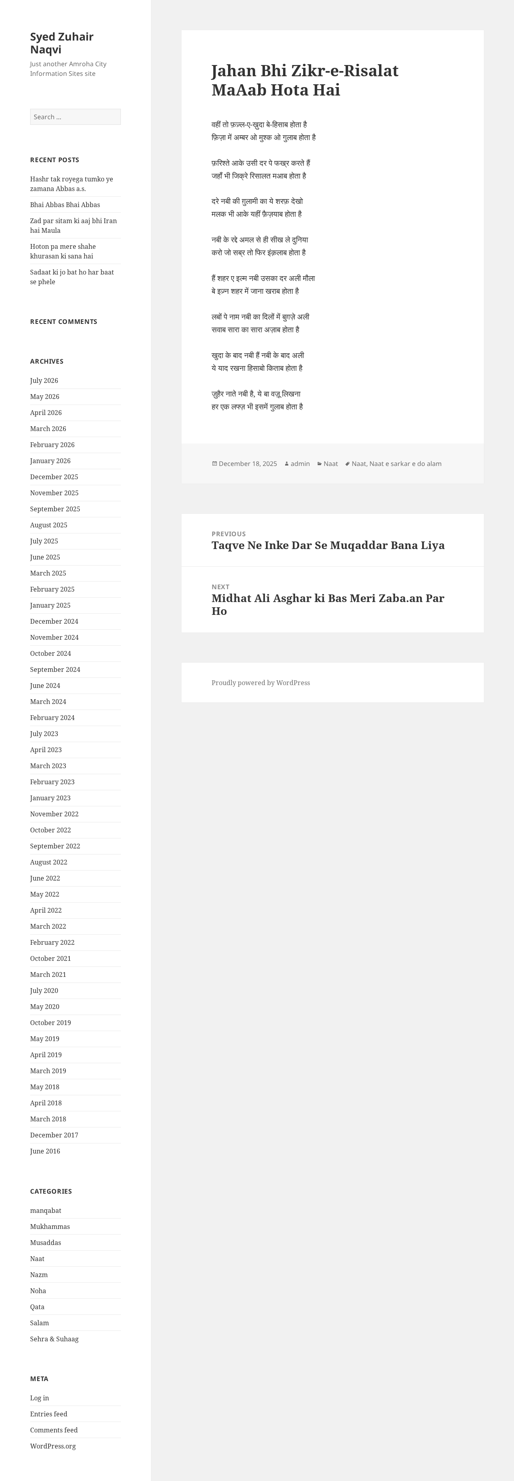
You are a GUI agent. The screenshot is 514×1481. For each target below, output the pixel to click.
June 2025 (45, 557)
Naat (37, 1258)
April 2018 (46, 1103)
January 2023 (50, 797)
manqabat (45, 1210)
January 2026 (50, 460)
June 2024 (45, 685)
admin (300, 463)
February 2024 (52, 717)
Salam (39, 1322)
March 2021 (48, 974)
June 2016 (45, 1151)
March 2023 (48, 765)
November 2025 (54, 492)
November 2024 (54, 637)
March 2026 (48, 428)
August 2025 (48, 525)
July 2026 (44, 380)
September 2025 (55, 509)
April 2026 (46, 412)
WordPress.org (53, 1446)
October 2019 (50, 1022)
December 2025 (54, 476)
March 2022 (48, 926)
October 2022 (50, 830)
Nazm (39, 1274)
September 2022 (55, 846)
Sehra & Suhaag (54, 1339)
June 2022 (45, 878)
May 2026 (44, 396)
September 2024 (55, 669)
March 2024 (48, 701)
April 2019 (46, 1054)
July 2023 (44, 733)
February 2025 (52, 589)
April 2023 (46, 749)
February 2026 (52, 444)
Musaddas (45, 1242)
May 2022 (44, 894)
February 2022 (52, 942)
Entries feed (48, 1414)
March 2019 (48, 1070)
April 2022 (46, 910)
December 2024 (54, 621)
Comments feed (54, 1430)
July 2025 (44, 541)
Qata (37, 1306)
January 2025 (50, 605)
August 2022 (48, 862)
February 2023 (52, 781)
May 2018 (44, 1086)
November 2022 (54, 814)
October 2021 (50, 958)
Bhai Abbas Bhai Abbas (65, 204)
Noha (38, 1290)
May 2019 (44, 1038)
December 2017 (54, 1135)
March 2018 (48, 1119)
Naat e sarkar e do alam (405, 463)
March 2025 (48, 573)
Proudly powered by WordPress (261, 682)
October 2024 (50, 653)
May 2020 (44, 1006)
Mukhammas (50, 1226)
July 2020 (44, 990)
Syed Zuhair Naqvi (62, 43)
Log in (39, 1398)
